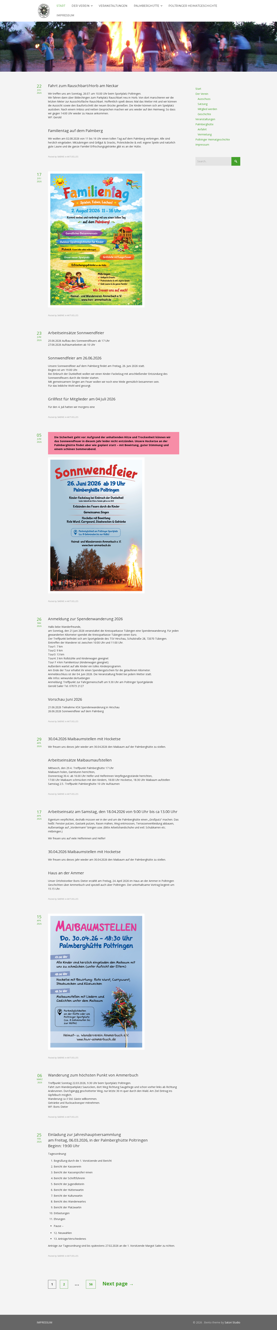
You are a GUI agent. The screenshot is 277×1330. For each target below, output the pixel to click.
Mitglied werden (207, 109)
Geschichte (204, 114)
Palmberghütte (204, 124)
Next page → (118, 1283)
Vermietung (205, 134)
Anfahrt (202, 129)
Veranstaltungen (205, 119)
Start (198, 88)
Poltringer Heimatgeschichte (212, 139)
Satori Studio (232, 1322)
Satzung (202, 104)
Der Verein (201, 94)
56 (91, 1284)
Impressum (202, 144)
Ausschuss (204, 99)
